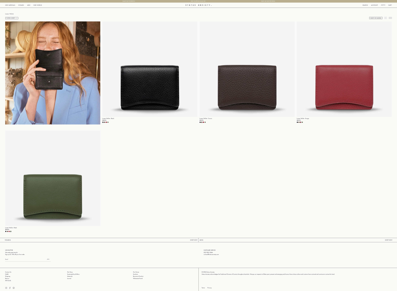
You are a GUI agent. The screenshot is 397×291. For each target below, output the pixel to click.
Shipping (7, 276)
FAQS (6, 274)
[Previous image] (104, 69)
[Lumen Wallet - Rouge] (344, 69)
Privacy (209, 288)
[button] (10, 5)
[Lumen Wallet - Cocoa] (247, 69)
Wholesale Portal (138, 278)
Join (48, 259)
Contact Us (8, 272)
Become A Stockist (138, 276)
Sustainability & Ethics (73, 274)
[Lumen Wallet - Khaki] (52, 178)
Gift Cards (8, 280)
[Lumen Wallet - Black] (149, 69)
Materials (70, 276)
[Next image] (196, 69)
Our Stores (136, 272)
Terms (203, 288)
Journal (69, 278)
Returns (7, 278)
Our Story (70, 272)
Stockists (135, 274)
